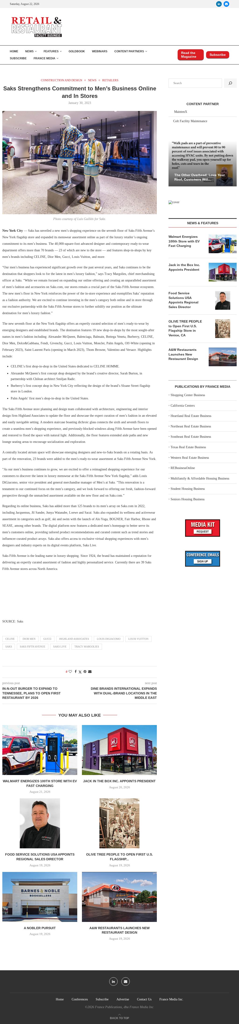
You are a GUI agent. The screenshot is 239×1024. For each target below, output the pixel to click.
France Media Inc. (171, 999)
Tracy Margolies (86, 646)
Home (14, 51)
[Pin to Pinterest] (85, 672)
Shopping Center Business (188, 395)
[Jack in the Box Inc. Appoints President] (119, 750)
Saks (8, 646)
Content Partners (129, 51)
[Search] (230, 83)
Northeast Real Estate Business (191, 426)
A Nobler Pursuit (40, 928)
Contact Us (144, 999)
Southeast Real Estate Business (191, 436)
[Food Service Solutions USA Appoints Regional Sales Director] (39, 823)
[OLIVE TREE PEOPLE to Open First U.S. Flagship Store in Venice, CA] (119, 823)
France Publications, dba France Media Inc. (124, 1007)
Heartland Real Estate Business (191, 416)
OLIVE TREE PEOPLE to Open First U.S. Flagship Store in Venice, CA (185, 328)
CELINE (10, 638)
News (29, 51)
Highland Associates (74, 638)
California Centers (183, 405)
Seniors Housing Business (187, 499)
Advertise (122, 999)
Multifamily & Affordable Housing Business (200, 478)
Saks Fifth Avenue (32, 646)
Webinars (99, 51)
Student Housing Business (188, 489)
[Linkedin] (219, 4)
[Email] (226, 4)
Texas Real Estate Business (188, 447)
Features (51, 51)
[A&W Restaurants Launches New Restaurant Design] (119, 897)
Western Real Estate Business (190, 457)
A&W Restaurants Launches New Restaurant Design (183, 354)
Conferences (80, 999)
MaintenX (180, 112)
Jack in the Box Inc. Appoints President (119, 781)
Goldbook (77, 51)
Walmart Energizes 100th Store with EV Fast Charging (184, 241)
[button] (173, 163)
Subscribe (18, 58)
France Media (44, 58)
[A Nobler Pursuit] (39, 897)
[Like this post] (70, 672)
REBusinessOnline (183, 468)
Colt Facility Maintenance (190, 121)
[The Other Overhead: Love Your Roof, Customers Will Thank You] (203, 163)
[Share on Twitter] (80, 672)
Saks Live (60, 646)
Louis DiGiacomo (108, 638)
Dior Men (29, 638)
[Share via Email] (89, 672)
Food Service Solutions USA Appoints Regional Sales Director (183, 300)
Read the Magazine (188, 54)
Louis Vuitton (138, 638)
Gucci (47, 638)
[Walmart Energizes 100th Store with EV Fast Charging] (39, 750)
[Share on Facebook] (76, 672)
